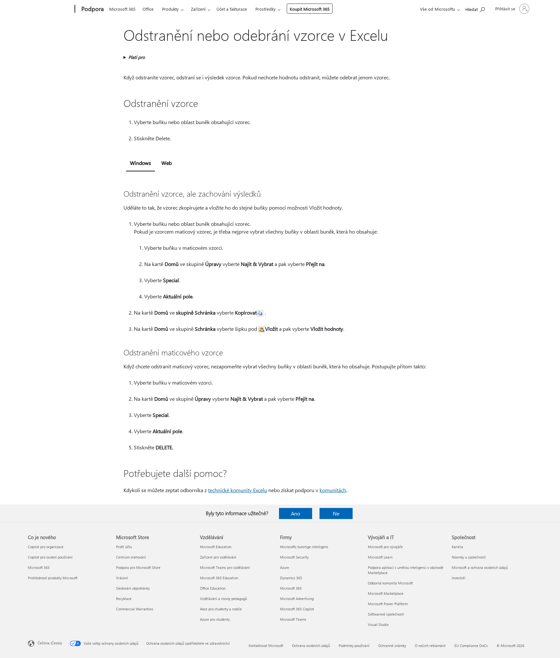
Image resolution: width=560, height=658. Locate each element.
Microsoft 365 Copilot (297, 608)
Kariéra (457, 546)
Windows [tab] (140, 162)
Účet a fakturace (231, 9)
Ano (295, 513)
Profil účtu (124, 546)
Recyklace (124, 598)
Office (148, 9)
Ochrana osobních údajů (311, 645)
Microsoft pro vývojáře (385, 546)
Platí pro (136, 57)
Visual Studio (378, 624)
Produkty (170, 9)
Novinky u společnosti (469, 557)
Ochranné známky (392, 645)
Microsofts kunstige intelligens (304, 546)
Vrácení (122, 577)
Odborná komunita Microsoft (390, 583)
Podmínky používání (354, 645)
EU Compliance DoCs (471, 645)
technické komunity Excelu (237, 490)
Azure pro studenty (215, 619)
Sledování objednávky (133, 588)
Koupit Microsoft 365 (310, 9)
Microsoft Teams (293, 619)
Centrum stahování (131, 557)
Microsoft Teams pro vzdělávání (225, 567)
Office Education (213, 588)
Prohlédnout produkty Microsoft (52, 577)
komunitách (333, 490)
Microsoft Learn (380, 557)
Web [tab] (166, 162)
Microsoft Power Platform (388, 603)
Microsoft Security (294, 557)
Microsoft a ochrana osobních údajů (480, 567)
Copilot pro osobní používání (50, 557)
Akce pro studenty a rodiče (221, 608)
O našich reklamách (430, 645)
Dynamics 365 (291, 577)
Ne (336, 513)
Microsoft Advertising (297, 598)
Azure (284, 567)
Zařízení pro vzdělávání (218, 557)
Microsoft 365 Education (219, 577)
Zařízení (198, 9)
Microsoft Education (215, 546)
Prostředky (265, 9)
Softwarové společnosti (386, 614)
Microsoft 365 (122, 9)
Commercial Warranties (134, 608)
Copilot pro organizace (46, 546)
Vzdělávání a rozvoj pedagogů (223, 598)
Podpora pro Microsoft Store (138, 567)
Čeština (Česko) (50, 643)
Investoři (458, 577)
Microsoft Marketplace (385, 593)
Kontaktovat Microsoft (266, 645)
